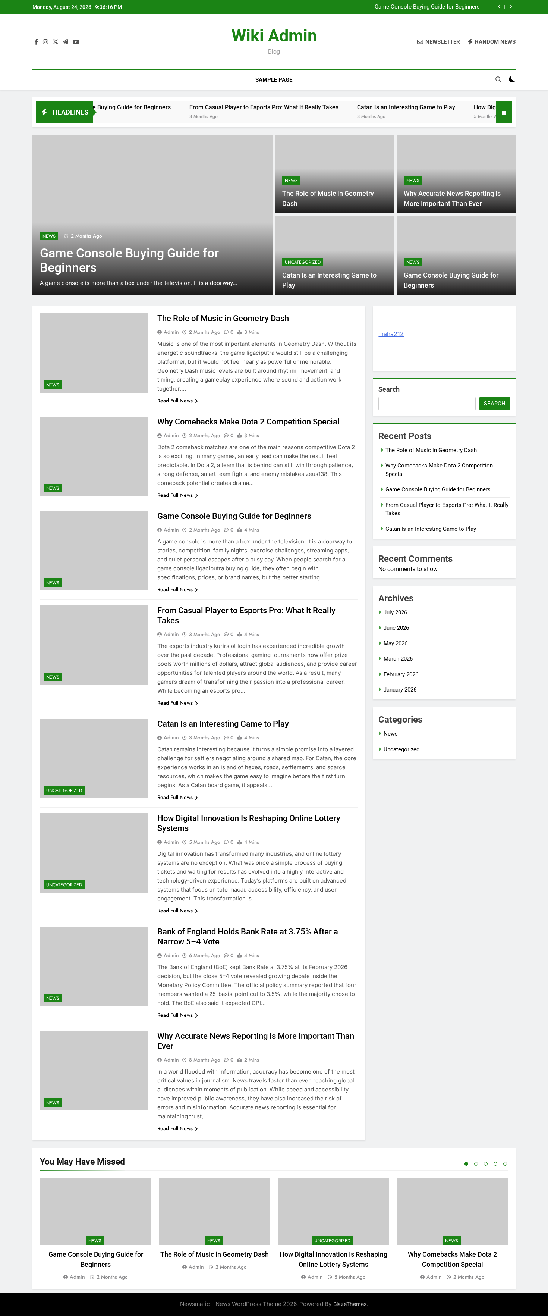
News (49, 236)
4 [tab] (495, 1164)
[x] (55, 42)
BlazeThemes (350, 1304)
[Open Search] (498, 79)
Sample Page (273, 79)
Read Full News (175, 400)
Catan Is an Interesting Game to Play (374, 107)
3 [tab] (486, 1164)
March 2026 (398, 658)
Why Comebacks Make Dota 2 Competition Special (248, 421)
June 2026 (396, 627)
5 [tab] (505, 1164)
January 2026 (400, 689)
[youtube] (76, 42)
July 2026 (395, 612)
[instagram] (45, 42)
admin (171, 332)
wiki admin (274, 36)
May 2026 (395, 643)
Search (389, 389)
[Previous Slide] (499, 7)
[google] (65, 42)
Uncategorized (303, 262)
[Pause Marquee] (504, 112)
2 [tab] (476, 1164)
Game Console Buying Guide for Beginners (427, 7)
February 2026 (401, 674)
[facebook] (36, 42)
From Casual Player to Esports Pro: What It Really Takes (232, 107)
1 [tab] (466, 1164)
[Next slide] (511, 7)
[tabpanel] (95, 1229)
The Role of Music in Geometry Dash (223, 318)
